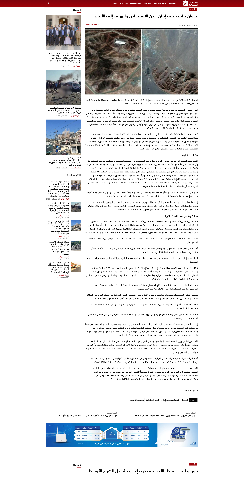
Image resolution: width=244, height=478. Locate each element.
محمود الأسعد (137, 400)
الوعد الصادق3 (152, 400)
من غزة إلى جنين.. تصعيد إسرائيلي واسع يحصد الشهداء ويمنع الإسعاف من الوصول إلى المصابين (64, 110)
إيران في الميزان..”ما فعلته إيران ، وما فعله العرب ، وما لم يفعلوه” (165, 415)
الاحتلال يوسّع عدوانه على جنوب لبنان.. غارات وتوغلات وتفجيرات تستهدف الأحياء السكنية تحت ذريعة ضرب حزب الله (65, 161)
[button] (48, 3)
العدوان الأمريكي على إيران (174, 400)
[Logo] (190, 3)
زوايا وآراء (193, 9)
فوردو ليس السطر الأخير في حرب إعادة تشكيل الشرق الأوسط (88, 415)
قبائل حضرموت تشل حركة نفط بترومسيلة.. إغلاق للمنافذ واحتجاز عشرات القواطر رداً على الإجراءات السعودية (58, 267)
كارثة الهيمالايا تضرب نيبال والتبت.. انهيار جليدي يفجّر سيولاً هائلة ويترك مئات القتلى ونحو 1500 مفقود (59, 247)
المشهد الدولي (76, 116)
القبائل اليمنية (64, 275)
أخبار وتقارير (77, 66)
